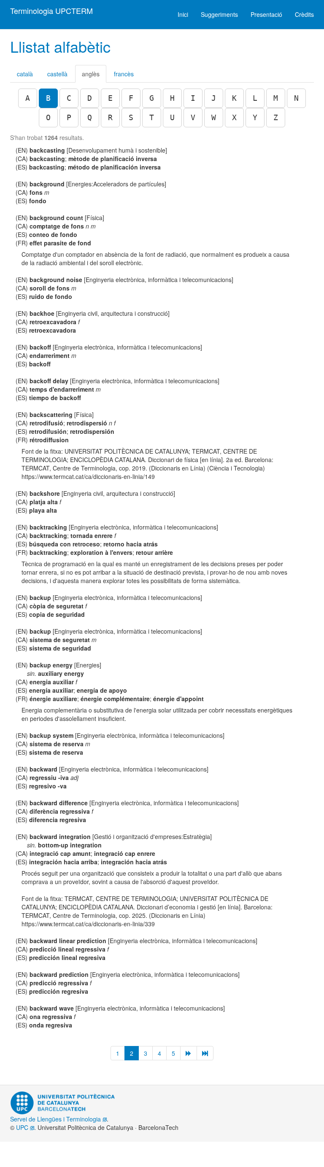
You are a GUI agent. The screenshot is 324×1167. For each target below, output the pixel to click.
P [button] (69, 117)
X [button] (234, 117)
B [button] (48, 98)
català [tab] (25, 74)
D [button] (89, 98)
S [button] (131, 117)
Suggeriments (219, 14)
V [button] (193, 117)
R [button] (110, 117)
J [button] (213, 98)
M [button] (275, 98)
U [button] (172, 117)
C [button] (69, 98)
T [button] (151, 117)
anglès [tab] (91, 74)
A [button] (27, 98)
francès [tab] (124, 74)
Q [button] (89, 117)
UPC (23, 1127)
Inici (183, 14)
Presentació (266, 14)
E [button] (110, 98)
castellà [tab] (57, 74)
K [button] (234, 98)
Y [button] (255, 117)
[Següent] (188, 1053)
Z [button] (275, 117)
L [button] (255, 98)
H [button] (172, 98)
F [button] (131, 98)
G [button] (151, 98)
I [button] (193, 98)
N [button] (296, 98)
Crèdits (304, 14)
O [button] (48, 117)
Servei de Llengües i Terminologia (56, 1119)
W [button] (213, 117)
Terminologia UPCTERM (51, 10)
